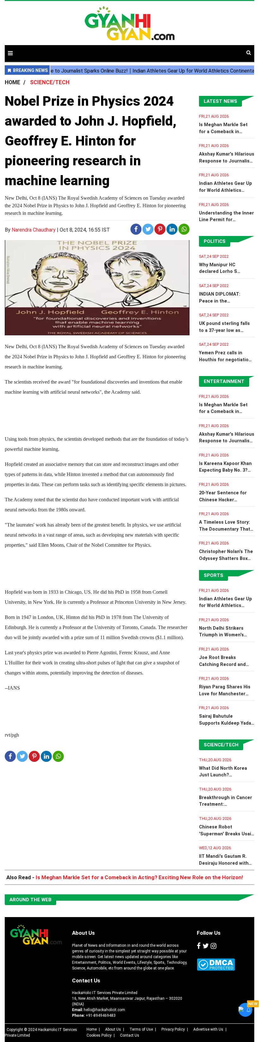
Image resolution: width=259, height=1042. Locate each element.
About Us (83, 933)
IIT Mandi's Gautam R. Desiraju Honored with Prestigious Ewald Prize (225, 863)
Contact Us (86, 980)
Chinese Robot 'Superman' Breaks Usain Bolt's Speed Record (226, 833)
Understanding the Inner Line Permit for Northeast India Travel (226, 219)
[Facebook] (199, 946)
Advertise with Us (208, 1029)
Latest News (220, 101)
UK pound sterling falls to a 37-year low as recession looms (224, 330)
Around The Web (30, 900)
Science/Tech (221, 745)
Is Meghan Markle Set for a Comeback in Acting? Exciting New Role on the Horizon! (139, 877)
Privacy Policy (173, 1029)
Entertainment (224, 381)
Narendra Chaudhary (34, 230)
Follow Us (208, 933)
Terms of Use (141, 1029)
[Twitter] (205, 946)
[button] (10, 53)
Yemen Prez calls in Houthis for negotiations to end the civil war (226, 359)
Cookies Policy (99, 1035)
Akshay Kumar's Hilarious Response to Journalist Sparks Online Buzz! (226, 160)
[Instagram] (213, 946)
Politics (215, 241)
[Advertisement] (175, 50)
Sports (213, 575)
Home (92, 1029)
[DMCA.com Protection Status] (216, 964)
